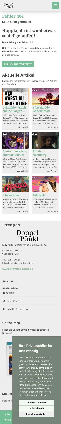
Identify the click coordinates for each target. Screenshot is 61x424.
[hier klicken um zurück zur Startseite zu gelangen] (8, 5)
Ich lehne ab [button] (38, 408)
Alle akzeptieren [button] (38, 402)
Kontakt (9, 292)
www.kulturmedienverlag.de (17, 268)
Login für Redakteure (17, 309)
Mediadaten (12, 288)
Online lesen (12, 301)
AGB (7, 414)
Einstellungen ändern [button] (36, 414)
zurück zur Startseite (18, 64)
